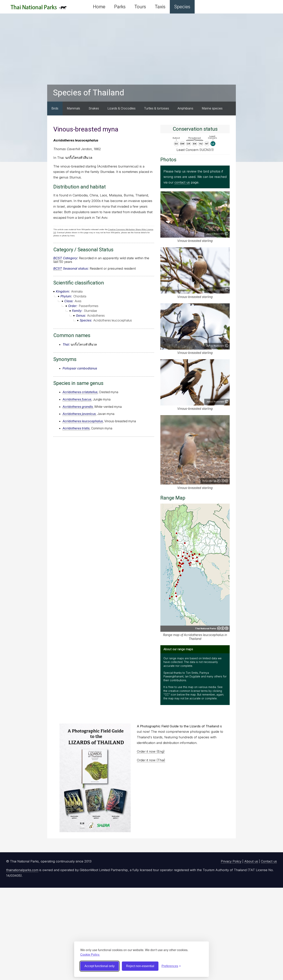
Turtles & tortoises (156, 108)
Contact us (269, 861)
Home (99, 6)
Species (182, 6)
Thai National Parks (39, 8)
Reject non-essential (140, 966)
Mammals (73, 108)
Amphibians (185, 108)
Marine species (212, 108)
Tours (140, 6)
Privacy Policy (231, 861)
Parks (120, 6)
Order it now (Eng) (151, 751)
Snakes (94, 108)
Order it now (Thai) (151, 760)
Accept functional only (100, 966)
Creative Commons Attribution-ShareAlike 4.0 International (222, 480)
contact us (182, 182)
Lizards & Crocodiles (121, 108)
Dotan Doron (209, 480)
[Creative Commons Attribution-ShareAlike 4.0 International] (222, 628)
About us (251, 861)
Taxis (160, 6)
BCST (57, 258)
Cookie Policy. (90, 954)
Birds (54, 108)
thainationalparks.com (22, 870)
